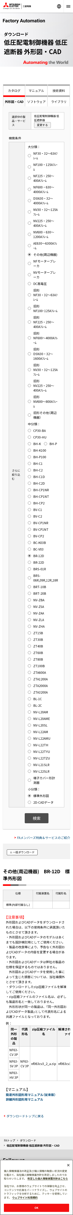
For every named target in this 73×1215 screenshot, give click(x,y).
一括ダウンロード (24, 852)
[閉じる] (68, 1165)
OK (36, 1208)
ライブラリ (59, 101)
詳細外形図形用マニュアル (24, 1099)
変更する (42, 125)
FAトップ (9, 1140)
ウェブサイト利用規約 (25, 1197)
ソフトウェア (36, 101)
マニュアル (36, 90)
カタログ (14, 90)
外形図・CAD (14, 101)
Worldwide (59, 6)
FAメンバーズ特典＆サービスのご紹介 (43, 837)
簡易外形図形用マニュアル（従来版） (31, 1094)
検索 (36, 818)
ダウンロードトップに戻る (25, 1116)
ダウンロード (28, 1140)
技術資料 (59, 90)
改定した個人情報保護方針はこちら (47, 1178)
